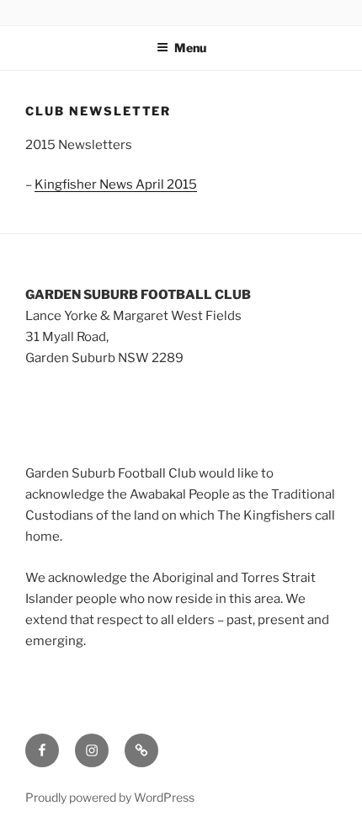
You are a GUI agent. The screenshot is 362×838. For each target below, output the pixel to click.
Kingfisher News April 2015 (116, 184)
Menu (190, 47)
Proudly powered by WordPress (109, 797)
